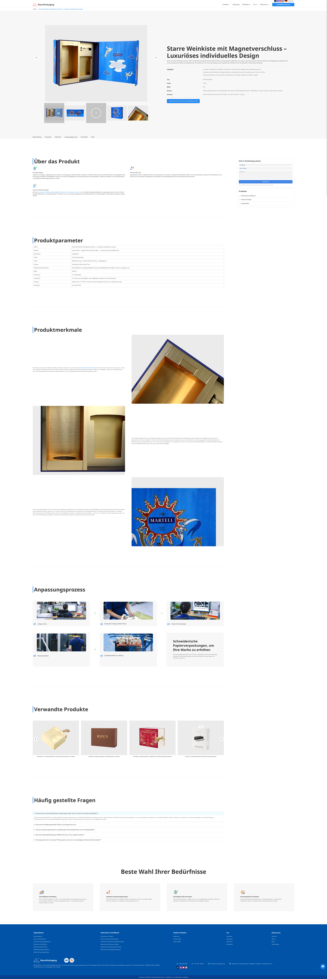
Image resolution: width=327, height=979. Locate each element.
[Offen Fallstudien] (250, 4)
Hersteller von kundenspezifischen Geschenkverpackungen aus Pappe (152, 756)
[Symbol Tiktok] (275, 1)
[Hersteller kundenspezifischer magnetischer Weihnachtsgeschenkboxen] (56, 738)
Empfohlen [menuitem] (84, 137)
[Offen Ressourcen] (268, 4)
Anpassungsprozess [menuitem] (71, 137)
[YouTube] (280, 1)
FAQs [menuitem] (92, 137)
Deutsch (290, 1)
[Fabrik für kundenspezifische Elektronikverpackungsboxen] (104, 738)
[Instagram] (278, 1)
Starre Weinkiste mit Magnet (89, 367)
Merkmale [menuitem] (58, 137)
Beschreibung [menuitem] (37, 137)
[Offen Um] (256, 4)
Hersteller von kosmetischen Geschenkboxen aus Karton (200, 756)
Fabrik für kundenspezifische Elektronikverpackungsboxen (104, 756)
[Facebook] (283, 1)
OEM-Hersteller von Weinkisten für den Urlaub (69, 192)
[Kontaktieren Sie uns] (323, 966)
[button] (35, 739)
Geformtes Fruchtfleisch (110, 933)
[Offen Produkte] (229, 4)
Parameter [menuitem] (48, 137)
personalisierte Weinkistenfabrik (46, 192)
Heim (34, 9)
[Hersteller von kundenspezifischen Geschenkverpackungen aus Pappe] (152, 738)
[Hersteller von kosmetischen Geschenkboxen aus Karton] (201, 738)
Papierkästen (39, 933)
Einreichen (265, 181)
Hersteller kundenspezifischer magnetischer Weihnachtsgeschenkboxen (55, 756)
